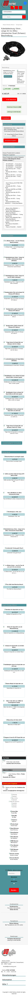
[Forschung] (24, 17)
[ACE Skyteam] (14, 849)
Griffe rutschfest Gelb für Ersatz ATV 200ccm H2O (14, 480)
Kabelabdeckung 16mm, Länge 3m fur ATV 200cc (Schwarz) (14, 282)
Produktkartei (6, 118)
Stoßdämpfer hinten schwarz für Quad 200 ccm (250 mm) (14, 416)
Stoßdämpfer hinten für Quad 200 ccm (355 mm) (14, 671)
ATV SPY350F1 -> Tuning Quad (14, 164)
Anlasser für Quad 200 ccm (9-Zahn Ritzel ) (14, 652)
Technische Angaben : (11, 140)
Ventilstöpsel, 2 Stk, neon (14, 516)
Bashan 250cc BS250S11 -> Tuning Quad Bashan (12, 208)
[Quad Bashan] (14, 832)
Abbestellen (14, 881)
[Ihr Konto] (16, 7)
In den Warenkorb (11, 99)
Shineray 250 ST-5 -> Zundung (13, 175)
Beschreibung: (5, 67)
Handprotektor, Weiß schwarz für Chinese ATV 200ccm (14, 332)
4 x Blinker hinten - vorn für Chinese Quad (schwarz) (14, 247)
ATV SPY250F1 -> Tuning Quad (14, 167)
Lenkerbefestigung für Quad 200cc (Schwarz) (14, 365)
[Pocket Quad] (14, 824)
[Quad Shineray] (14, 828)
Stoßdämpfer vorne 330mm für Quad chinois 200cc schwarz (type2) (14, 382)
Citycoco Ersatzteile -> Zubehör (13, 227)
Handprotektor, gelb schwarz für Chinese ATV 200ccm (14, 316)
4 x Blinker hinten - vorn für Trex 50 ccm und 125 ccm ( (14, 572)
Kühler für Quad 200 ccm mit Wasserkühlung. (14, 633)
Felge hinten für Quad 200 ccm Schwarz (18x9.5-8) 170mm (14, 432)
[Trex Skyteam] (14, 845)
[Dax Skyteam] (14, 836)
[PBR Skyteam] (14, 840)
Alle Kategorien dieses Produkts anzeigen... (11, 159)
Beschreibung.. (8, 76)
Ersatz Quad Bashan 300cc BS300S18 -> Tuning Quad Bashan (13, 202)
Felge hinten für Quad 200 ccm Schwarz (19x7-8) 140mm (14, 349)
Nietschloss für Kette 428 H (14, 724)
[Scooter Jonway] (14, 853)
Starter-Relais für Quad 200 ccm (14, 688)
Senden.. (14, 890)
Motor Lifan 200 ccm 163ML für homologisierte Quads (14, 707)
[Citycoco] (14, 819)
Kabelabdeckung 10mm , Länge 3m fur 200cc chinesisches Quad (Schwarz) (14, 266)
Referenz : (5, 85)
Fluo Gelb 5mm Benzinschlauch (14, 589)
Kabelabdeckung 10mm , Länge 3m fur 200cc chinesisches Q (14, 535)
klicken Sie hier (14, 909)
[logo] (9, 4)
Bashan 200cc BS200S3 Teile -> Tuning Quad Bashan (13, 218)
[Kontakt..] (20, 7)
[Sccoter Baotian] (14, 857)
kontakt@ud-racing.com (9, 966)
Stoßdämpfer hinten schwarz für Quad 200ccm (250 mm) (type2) (14, 399)
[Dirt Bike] (14, 815)
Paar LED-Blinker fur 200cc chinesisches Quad (14, 499)
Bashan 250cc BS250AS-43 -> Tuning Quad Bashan (13, 212)
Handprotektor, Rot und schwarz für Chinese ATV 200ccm (14, 299)
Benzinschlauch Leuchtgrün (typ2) (14, 461)
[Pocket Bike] (14, 811)
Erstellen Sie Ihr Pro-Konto (14, 763)
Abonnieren (14, 877)
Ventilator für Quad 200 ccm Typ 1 (14, 614)
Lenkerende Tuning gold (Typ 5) (14, 552)
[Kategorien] (25, 3)
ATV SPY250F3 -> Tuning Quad (14, 165)
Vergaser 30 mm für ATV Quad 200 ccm (14, 742)
